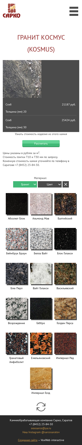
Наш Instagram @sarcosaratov (41, 432)
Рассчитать (41, 143)
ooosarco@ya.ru (41, 428)
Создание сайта (27, 440)
